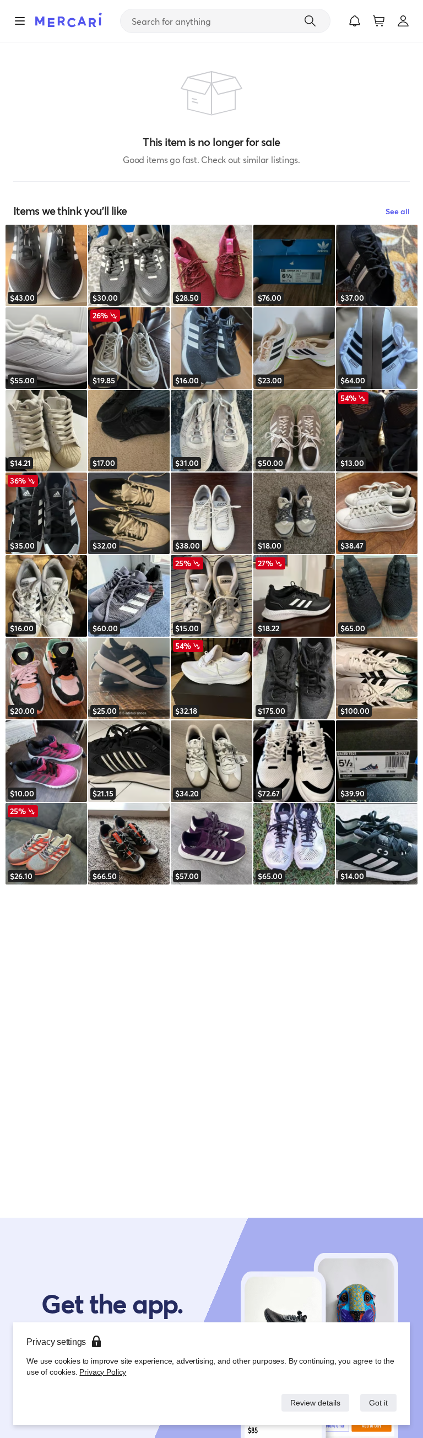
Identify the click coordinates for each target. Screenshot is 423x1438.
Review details (312, 1402)
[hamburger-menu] (20, 21)
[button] (355, 21)
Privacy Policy (101, 1371)
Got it (377, 1402)
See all (398, 211)
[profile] (403, 21)
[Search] (310, 21)
